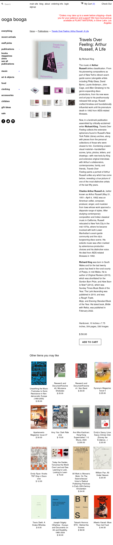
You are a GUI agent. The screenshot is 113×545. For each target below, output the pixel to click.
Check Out (107, 3)
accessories (7, 95)
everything (6, 30)
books (4, 53)
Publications (43, 31)
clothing (10, 89)
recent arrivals (8, 36)
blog (41, 3)
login (66, 3)
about (47, 3)
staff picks (6, 42)
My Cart (89, 3)
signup (33, 6)
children (5, 101)
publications (10, 48)
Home (32, 31)
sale (3, 113)
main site (34, 3)
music (10, 70)
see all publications (7, 62)
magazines (6, 55)
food (3, 83)
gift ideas (6, 107)
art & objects (7, 76)
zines (4, 58)
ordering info (57, 3)
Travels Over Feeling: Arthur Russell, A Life (70, 31)
